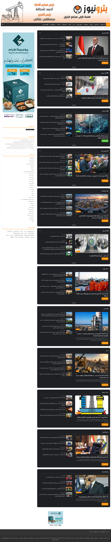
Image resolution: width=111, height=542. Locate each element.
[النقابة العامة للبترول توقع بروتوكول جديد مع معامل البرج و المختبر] (69, 437)
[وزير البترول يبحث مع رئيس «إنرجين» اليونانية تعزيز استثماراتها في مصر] (69, 38)
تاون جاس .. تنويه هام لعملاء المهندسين (57, 236)
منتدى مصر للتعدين (30, 215)
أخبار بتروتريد (104, 73)
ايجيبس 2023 (31, 175)
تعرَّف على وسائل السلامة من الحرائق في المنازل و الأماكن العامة (52, 409)
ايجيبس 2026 (31, 181)
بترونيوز (108, 24)
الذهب (25, 233)
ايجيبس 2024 (31, 177)
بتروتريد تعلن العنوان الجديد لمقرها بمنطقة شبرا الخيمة (95, 98)
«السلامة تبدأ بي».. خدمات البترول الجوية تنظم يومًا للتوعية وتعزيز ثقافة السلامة (20, 147)
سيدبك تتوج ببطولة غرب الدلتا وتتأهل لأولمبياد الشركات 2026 (53, 488)
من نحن (107, 531)
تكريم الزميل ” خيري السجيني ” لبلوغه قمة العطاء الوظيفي (53, 454)
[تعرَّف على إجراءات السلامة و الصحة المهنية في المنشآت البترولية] (69, 415)
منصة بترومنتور (106, 27)
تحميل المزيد (74, 67)
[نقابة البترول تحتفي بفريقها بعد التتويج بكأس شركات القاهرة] (69, 483)
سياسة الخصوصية (96, 531)
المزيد (40, 32)
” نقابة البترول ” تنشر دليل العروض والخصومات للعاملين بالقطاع (92, 417)
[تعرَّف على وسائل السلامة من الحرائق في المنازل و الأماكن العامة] (69, 409)
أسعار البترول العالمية (30, 231)
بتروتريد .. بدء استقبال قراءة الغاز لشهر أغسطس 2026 (54, 84)
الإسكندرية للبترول (16, 231)
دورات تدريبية (101, 27)
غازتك (16, 237)
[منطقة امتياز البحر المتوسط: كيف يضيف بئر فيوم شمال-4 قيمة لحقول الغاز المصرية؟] (69, 280)
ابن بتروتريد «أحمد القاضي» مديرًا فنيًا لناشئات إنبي (55, 477)
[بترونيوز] (55, 11)
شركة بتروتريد (27, 237)
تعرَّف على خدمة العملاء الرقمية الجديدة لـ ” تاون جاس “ (54, 397)
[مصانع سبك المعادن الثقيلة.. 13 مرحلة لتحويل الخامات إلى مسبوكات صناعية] (69, 374)
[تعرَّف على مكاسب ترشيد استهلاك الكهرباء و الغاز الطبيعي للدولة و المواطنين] (69, 403)
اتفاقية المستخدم (102, 531)
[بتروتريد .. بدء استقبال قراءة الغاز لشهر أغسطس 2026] (69, 84)
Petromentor (64, 24)
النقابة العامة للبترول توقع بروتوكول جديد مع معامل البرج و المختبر (52, 437)
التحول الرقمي (9, 231)
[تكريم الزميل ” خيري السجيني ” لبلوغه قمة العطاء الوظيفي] (69, 454)
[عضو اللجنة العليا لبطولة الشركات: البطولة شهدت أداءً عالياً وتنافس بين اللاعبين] (69, 156)
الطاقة (22, 233)
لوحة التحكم (91, 27)
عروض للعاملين (31, 201)
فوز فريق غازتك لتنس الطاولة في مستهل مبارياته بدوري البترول (53, 443)
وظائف (32, 220)
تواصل (32, 195)
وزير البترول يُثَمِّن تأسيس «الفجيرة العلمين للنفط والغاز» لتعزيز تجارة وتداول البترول (19, 143)
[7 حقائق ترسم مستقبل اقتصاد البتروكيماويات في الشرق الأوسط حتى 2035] (69, 196)
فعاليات (59, 24)
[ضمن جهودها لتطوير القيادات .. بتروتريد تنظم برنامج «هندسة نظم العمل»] (69, 90)
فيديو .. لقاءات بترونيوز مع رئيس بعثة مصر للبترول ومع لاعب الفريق (52, 162)
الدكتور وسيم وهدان (31, 233)
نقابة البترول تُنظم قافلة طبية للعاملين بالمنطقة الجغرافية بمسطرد (92, 457)
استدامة (69, 24)
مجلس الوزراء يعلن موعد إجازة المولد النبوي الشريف (55, 241)
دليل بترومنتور (80, 27)
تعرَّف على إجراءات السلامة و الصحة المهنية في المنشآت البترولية (52, 415)
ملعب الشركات (31, 213)
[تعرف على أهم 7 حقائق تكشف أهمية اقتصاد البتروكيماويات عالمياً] (69, 208)
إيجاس (21, 231)
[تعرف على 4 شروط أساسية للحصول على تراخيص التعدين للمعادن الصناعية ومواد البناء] (69, 356)
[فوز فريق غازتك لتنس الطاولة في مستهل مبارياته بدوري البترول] (69, 443)
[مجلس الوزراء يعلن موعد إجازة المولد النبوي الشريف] (69, 242)
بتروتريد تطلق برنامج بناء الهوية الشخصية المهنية (56, 95)
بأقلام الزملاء (31, 183)
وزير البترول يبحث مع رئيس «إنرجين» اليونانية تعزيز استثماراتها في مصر (21, 145)
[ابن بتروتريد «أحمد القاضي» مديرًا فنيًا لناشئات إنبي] (69, 477)
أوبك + (25, 231)
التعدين (32, 169)
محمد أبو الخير (100, 56)
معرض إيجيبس (31, 211)
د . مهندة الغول (105, 56)
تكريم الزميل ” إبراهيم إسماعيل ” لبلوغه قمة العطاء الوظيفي (53, 448)
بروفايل (32, 189)
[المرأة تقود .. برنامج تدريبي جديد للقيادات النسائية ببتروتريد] (69, 78)
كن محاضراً (75, 27)
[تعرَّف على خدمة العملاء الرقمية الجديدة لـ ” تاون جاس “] (69, 397)
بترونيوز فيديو (45, 24)
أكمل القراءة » (104, 62)
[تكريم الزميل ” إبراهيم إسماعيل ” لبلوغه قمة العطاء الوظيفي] (69, 449)
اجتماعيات (32, 165)
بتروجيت (7, 235)
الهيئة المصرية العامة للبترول (18, 235)
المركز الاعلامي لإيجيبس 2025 (29, 171)
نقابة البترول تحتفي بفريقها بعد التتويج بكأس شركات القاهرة (53, 482)
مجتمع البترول (53, 24)
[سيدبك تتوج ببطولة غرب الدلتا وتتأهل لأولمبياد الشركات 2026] (69, 488)
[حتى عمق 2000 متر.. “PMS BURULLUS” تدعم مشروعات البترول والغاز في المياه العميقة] (69, 50)
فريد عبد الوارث (105, 455)
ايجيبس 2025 (31, 179)
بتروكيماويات (86, 24)
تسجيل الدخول (85, 27)
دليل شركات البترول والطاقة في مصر (27, 199)
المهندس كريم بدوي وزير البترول (29, 235)
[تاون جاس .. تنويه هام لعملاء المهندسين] (69, 236)
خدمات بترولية (31, 197)
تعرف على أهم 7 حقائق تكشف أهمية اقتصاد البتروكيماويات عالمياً (52, 208)
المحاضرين (95, 27)
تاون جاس (32, 237)
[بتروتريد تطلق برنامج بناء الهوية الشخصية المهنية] (69, 96)
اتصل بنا (90, 531)
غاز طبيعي (91, 24)
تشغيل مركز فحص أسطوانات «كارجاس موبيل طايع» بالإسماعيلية (52, 253)
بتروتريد (11, 235)
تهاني (33, 193)
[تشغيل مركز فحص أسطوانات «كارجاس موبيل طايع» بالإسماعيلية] (69, 254)
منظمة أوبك (12, 237)
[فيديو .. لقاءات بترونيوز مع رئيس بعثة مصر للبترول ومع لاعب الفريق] (69, 162)
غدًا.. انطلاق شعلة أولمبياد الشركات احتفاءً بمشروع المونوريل (93, 496)
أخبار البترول (103, 24)
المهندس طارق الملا (16, 233)
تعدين (74, 24)
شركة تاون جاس (21, 237)
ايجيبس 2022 (31, 173)
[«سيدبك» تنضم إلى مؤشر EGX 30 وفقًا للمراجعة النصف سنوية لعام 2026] (69, 56)
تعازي (33, 191)
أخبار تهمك (104, 230)
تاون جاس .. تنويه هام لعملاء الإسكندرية (98, 255)
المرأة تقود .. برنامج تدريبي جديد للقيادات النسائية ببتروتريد (54, 78)
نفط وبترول (97, 24)
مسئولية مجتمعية (79, 24)
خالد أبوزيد (105, 331)
